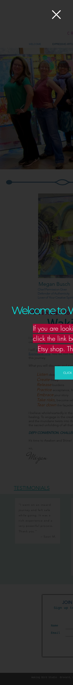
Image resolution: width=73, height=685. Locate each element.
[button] (56, 14)
